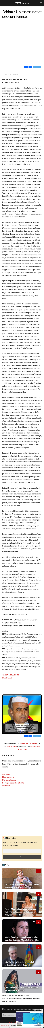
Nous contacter (8, 777)
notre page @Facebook (29, 743)
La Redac (15, 74)
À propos (6, 774)
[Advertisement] (22, 42)
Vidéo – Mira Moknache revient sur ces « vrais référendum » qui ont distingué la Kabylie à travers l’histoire (21, 912)
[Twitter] (37, 67)
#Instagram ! (11, 746)
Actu (10, 1022)
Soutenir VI (6, 786)
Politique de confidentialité (13, 783)
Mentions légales (9, 780)
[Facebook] (28, 67)
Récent (14, 1025)
